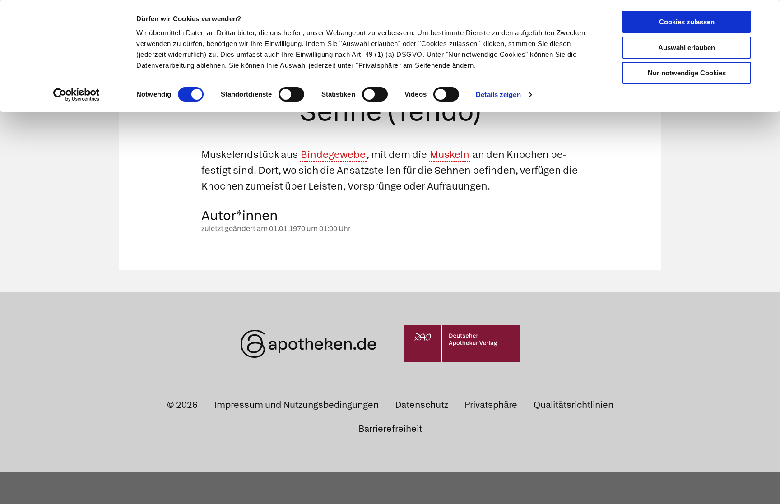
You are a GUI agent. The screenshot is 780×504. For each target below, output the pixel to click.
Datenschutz (421, 405)
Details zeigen (498, 94)
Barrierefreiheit (390, 429)
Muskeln (449, 154)
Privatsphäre (490, 405)
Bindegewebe (333, 154)
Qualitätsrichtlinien (573, 405)
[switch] (291, 94)
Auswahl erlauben (686, 47)
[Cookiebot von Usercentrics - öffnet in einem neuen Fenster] (76, 95)
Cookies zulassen (687, 22)
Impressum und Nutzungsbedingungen (296, 405)
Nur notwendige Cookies (687, 73)
